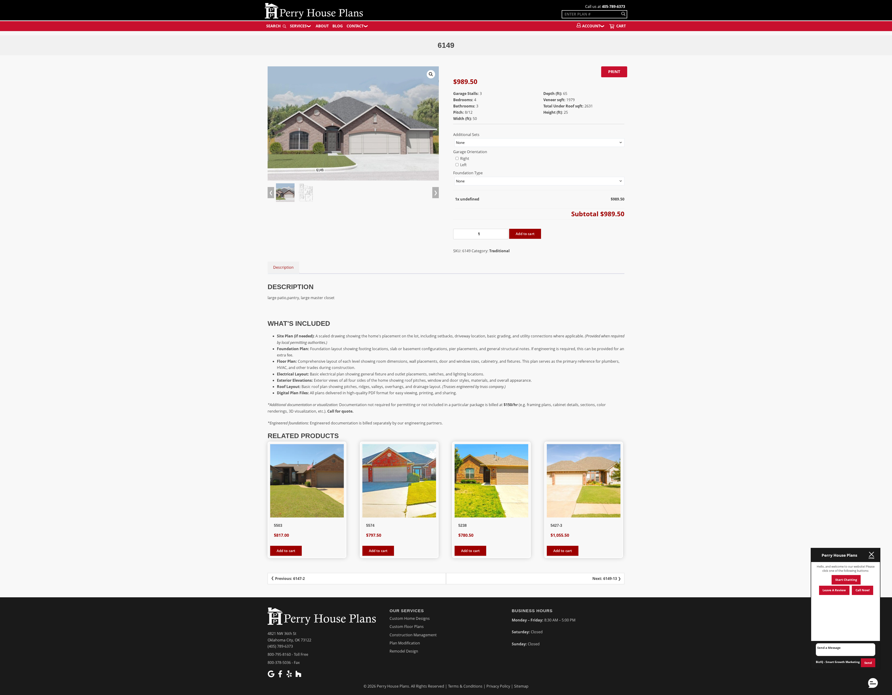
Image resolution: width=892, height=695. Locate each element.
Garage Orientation (470, 151)
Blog (337, 26)
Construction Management (413, 634)
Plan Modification (405, 643)
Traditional (499, 250)
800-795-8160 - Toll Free (288, 654)
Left (463, 164)
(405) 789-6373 (280, 646)
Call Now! (863, 590)
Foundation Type (468, 172)
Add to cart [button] (286, 550)
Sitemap (521, 686)
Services (298, 26)
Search (274, 26)
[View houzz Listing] (299, 676)
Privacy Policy (498, 686)
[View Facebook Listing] (281, 676)
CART (620, 26)
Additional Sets (466, 134)
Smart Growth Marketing (843, 662)
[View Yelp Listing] (290, 676)
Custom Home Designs (410, 618)
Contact (355, 26)
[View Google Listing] (272, 676)
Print (614, 71)
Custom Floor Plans (407, 626)
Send (868, 663)
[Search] (623, 14)
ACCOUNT (591, 26)
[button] (431, 74)
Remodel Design (404, 651)
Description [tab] (283, 267)
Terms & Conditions (465, 686)
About (322, 26)
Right (464, 158)
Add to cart (525, 233)
